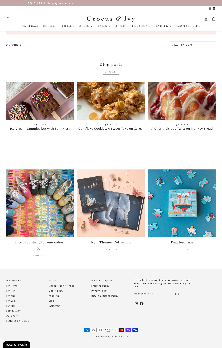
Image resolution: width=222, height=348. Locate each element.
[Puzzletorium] (182, 203)
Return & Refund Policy (104, 295)
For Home (49, 26)
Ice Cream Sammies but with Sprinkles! (40, 128)
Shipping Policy (100, 285)
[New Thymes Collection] (111, 203)
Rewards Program (101, 280)
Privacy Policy (99, 290)
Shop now (182, 249)
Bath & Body (140, 26)
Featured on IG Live (188, 26)
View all (111, 72)
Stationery (161, 26)
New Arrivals (30, 26)
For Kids (84, 26)
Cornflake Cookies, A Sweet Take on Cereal (111, 128)
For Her (67, 26)
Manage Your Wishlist (61, 285)
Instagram (54, 305)
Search (52, 280)
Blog (51, 300)
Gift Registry (56, 290)
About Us (54, 295)
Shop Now (40, 255)
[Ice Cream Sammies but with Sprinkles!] (40, 101)
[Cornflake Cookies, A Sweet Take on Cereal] (111, 101)
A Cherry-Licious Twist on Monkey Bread (182, 128)
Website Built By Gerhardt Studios (111, 336)
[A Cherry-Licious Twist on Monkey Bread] (182, 101)
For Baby (102, 26)
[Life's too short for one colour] (40, 203)
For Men (120, 26)
